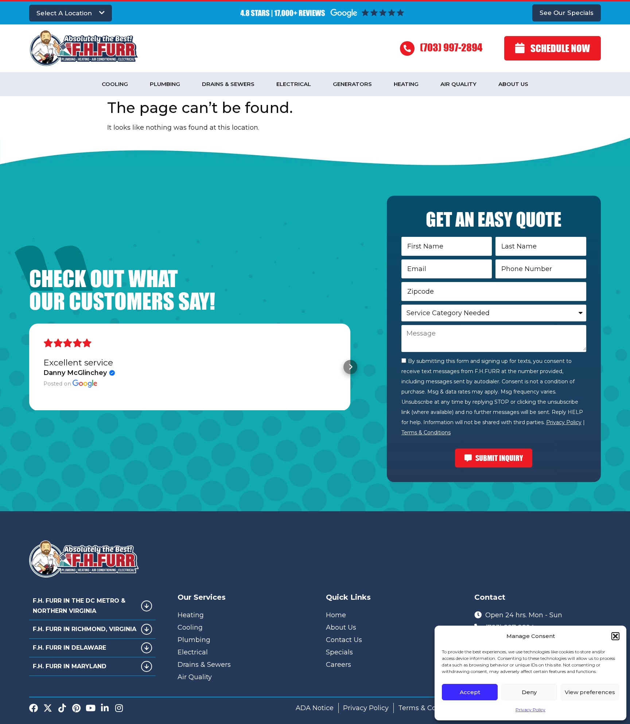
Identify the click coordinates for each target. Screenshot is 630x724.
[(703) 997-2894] (407, 48)
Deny (529, 692)
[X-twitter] (47, 708)
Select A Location (64, 13)
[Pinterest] (76, 708)
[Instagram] (118, 708)
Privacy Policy (530, 709)
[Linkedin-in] (104, 708)
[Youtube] (90, 708)
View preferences (590, 692)
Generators (352, 84)
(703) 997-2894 (451, 47)
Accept (470, 692)
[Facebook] (33, 708)
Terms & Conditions (426, 432)
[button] (615, 636)
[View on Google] (85, 384)
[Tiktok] (62, 708)
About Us (513, 84)
